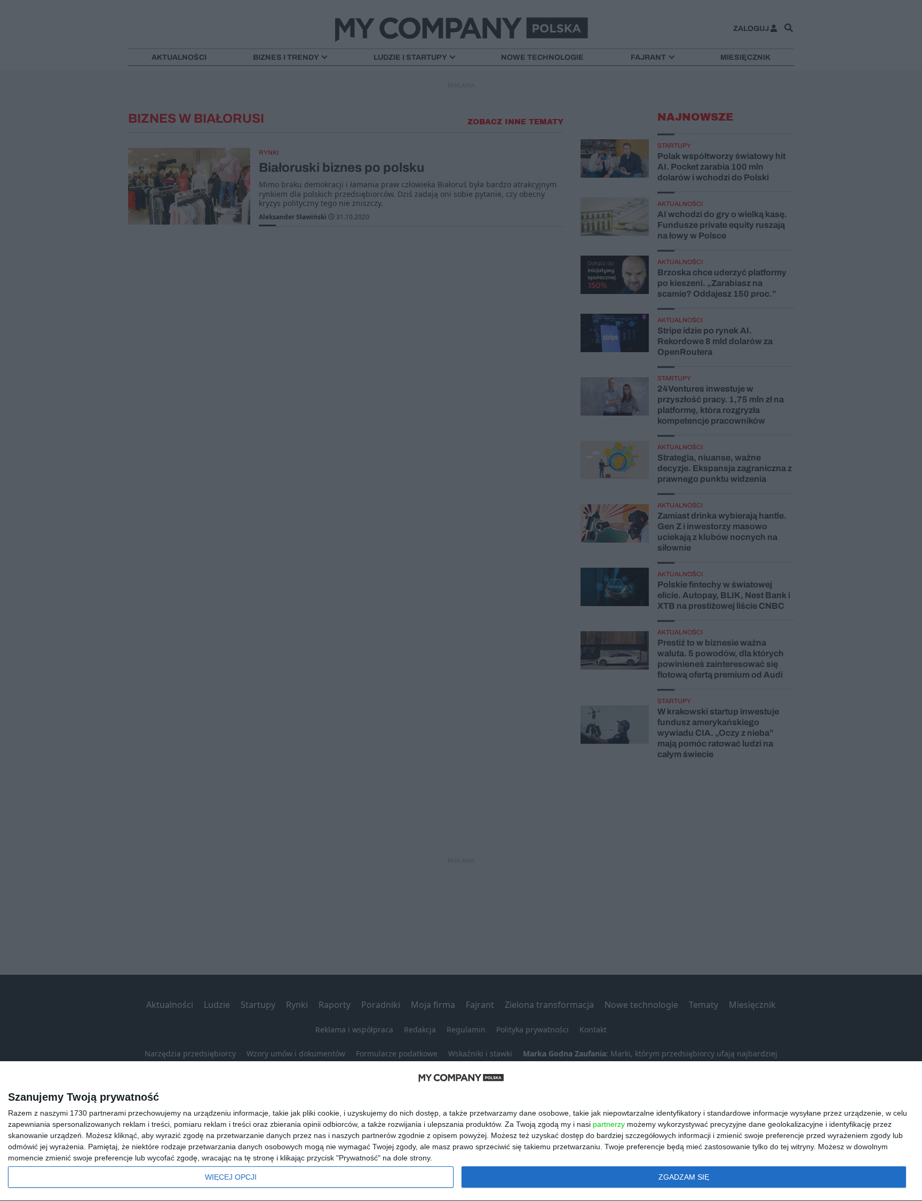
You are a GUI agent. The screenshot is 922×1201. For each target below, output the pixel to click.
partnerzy (609, 1124)
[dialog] (461, 1131)
